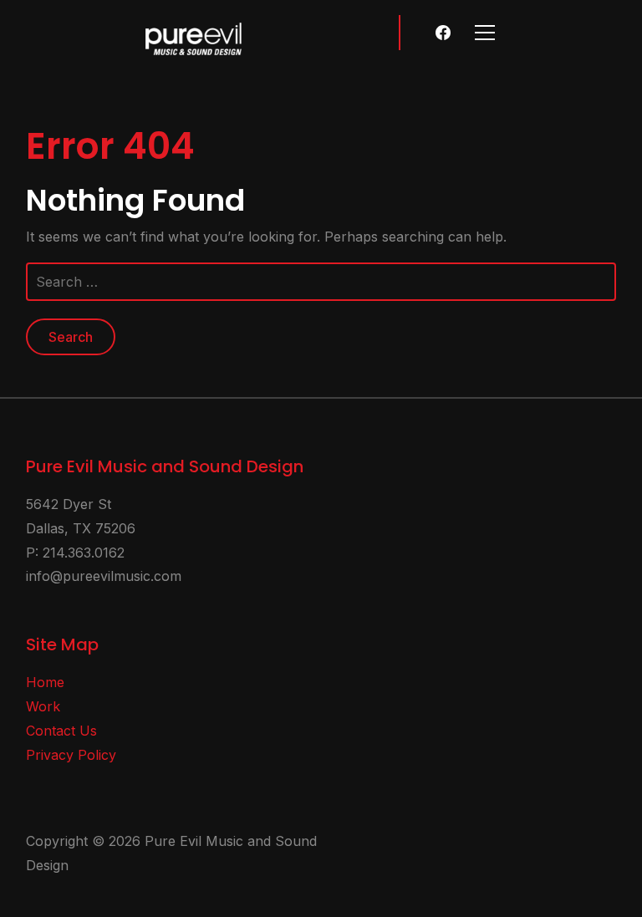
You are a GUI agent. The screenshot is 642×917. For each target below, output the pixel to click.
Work (43, 706)
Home (45, 682)
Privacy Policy (71, 754)
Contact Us (61, 730)
